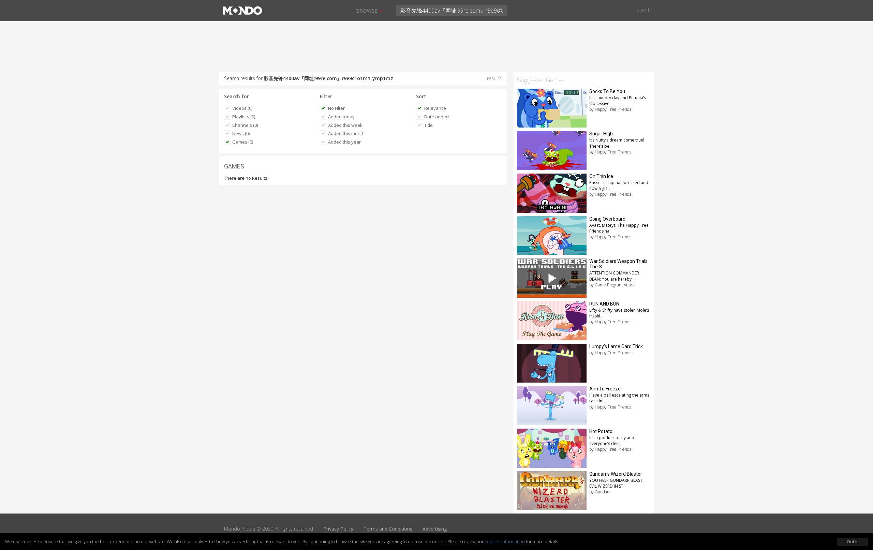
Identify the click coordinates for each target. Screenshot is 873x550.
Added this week (345, 125)
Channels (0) (245, 125)
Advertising (435, 528)
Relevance (435, 108)
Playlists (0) (243, 117)
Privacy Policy (338, 528)
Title (428, 125)
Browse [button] (367, 10)
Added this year (344, 142)
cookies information (505, 541)
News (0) (241, 133)
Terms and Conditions (388, 528)
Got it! (853, 541)
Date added (436, 117)
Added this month (346, 133)
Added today (341, 117)
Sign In (644, 10)
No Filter (336, 108)
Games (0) (242, 142)
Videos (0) (242, 108)
